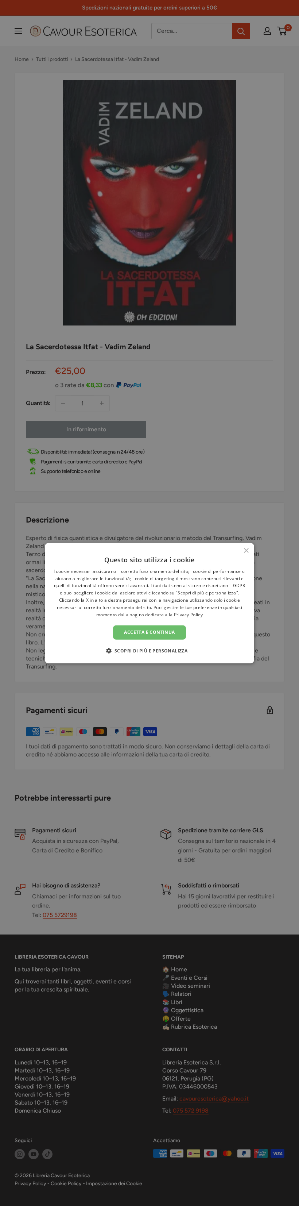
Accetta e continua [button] (149, 632)
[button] (150, 650)
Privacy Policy (188, 614)
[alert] (149, 603)
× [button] (246, 550)
